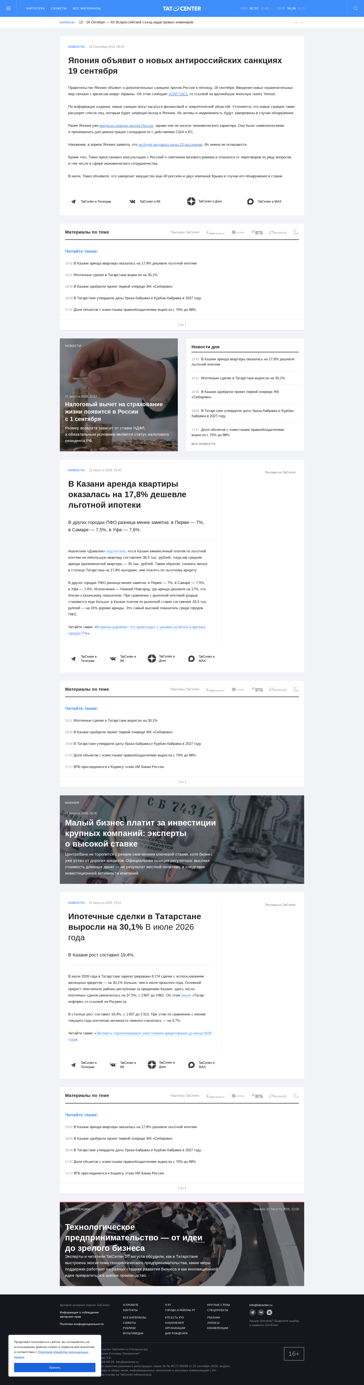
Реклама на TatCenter (280, 472)
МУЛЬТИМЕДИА (133, 1333)
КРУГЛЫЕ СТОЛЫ (218, 1305)
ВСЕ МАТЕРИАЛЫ (134, 1317)
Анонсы (67, 22)
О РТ (168, 1305)
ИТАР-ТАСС (178, 94)
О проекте (130, 1305)
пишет (186, 995)
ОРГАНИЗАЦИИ (175, 1328)
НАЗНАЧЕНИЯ (174, 1322)
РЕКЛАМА (213, 1317)
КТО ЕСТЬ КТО (174, 1317)
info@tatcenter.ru (260, 1305)
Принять (55, 1367)
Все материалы (87, 8)
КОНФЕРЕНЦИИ (217, 1328)
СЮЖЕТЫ (129, 1322)
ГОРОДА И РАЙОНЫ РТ (180, 1310)
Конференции (77, 1209)
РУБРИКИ (129, 1328)
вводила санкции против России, (126, 126)
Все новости (203, 444)
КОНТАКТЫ (130, 1310)
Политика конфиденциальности (82, 1324)
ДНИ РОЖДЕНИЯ (176, 1333)
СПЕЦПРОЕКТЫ (217, 1310)
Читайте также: (81, 251)
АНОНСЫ (213, 1322)
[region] (54, 1356)
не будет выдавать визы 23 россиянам (170, 145)
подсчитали (116, 551)
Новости (76, 46)
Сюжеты (59, 8)
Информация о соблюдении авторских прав (79, 1314)
